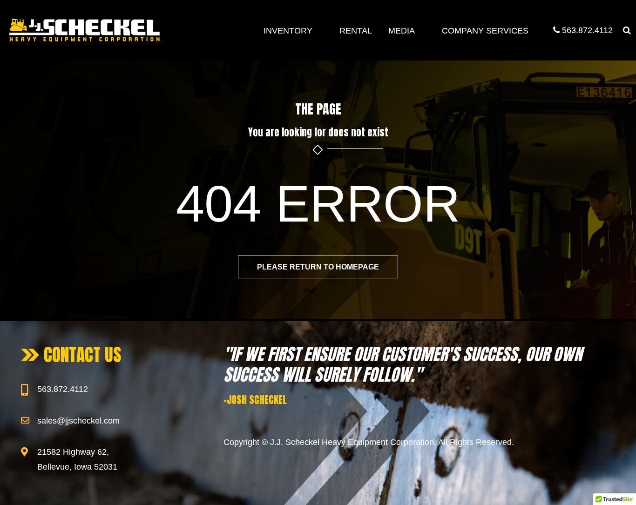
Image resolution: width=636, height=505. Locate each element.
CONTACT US (83, 355)
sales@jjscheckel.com (78, 420)
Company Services (485, 30)
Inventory (288, 30)
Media (401, 30)
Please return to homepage (318, 267)
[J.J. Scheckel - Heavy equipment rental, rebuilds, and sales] (84, 30)
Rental (355, 30)
